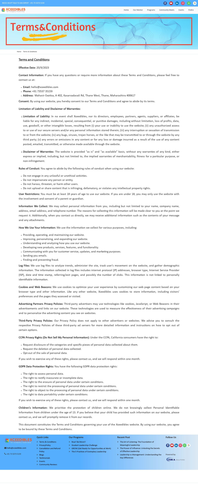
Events (181, 10)
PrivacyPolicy (45, 445)
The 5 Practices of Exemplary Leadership (89, 452)
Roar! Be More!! (79, 442)
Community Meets (166, 10)
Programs (151, 10)
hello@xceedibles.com (16, 448)
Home (126, 10)
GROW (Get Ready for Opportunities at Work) (91, 448)
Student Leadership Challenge (84, 445)
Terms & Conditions (47, 442)
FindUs (191, 10)
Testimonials (44, 458)
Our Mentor (138, 10)
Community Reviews (48, 465)
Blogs (41, 455)
